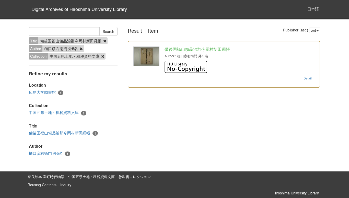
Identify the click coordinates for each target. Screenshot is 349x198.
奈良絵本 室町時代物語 (46, 176)
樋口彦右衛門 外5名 (48, 153)
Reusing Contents (42, 184)
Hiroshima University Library (296, 192)
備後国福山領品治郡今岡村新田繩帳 (62, 133)
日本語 (313, 8)
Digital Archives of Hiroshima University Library (79, 9)
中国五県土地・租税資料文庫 (57, 112)
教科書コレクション (135, 176)
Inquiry (65, 184)
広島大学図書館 (45, 92)
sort (314, 30)
